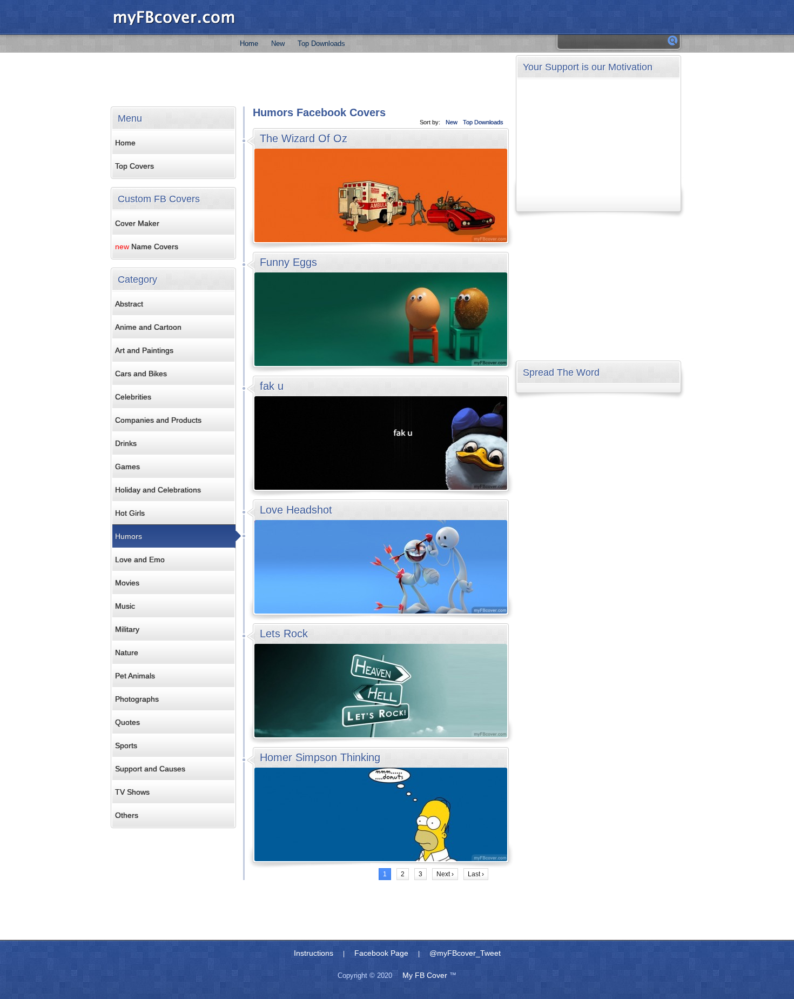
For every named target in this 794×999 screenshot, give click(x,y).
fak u (272, 386)
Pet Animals (135, 675)
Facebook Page (381, 953)
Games (127, 466)
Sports (126, 745)
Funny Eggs (288, 262)
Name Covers (146, 246)
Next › (445, 874)
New (278, 43)
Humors (128, 536)
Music (125, 606)
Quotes (127, 722)
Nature (126, 652)
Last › (476, 874)
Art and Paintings (144, 350)
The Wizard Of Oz (303, 138)
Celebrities (133, 396)
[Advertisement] (310, 79)
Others (126, 815)
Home (249, 43)
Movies (127, 582)
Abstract (129, 303)
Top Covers (134, 166)
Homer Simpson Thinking (320, 757)
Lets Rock (284, 634)
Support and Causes (150, 768)
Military (127, 629)
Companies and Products (158, 420)
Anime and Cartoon (148, 327)
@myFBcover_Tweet (465, 953)
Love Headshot (296, 510)
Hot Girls (130, 513)
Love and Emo (140, 559)
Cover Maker (137, 223)
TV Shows (132, 792)
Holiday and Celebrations (158, 489)
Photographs (137, 699)
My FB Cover (424, 975)
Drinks (126, 443)
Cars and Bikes (141, 373)
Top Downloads (321, 43)
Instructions (313, 953)
